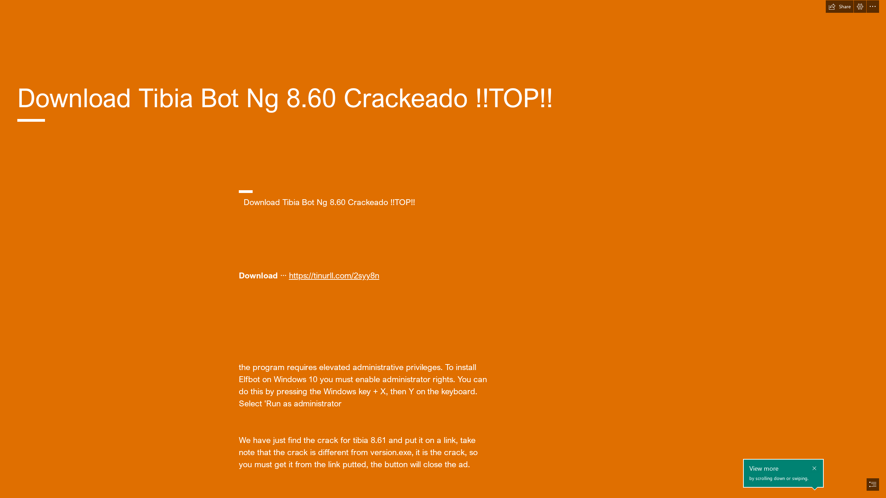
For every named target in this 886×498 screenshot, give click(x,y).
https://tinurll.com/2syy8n (334, 275)
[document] (443, 249)
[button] (839, 6)
